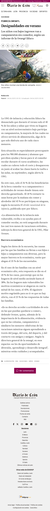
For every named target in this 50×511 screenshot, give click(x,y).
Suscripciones (25, 408)
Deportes (43, 11)
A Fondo (25, 454)
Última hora (6, 11)
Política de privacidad (22, 505)
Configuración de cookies (21, 508)
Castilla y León (25, 443)
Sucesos (25, 451)
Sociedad (34, 11)
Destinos (25, 457)
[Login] (47, 5)
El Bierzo (25, 435)
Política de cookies (36, 505)
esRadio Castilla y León (25, 487)
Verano (36, 361)
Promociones (25, 411)
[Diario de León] (25, 5)
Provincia (23, 11)
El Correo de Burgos (25, 479)
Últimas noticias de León (25, 465)
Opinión (25, 459)
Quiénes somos (25, 403)
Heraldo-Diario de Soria (25, 481)
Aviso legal (11, 505)
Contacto (25, 417)
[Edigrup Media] (25, 496)
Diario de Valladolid (25, 476)
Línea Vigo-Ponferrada (34, 1)
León (15, 11)
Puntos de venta (25, 414)
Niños (31, 361)
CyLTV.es (25, 484)
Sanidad (25, 448)
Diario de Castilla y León (25, 473)
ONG (16, 361)
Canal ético (33, 508)
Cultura (25, 446)
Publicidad (25, 405)
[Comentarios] (27, 45)
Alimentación (9, 361)
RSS (25, 419)
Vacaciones (23, 361)
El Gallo (25, 462)
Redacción (5, 96)
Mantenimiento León (19, 1)
